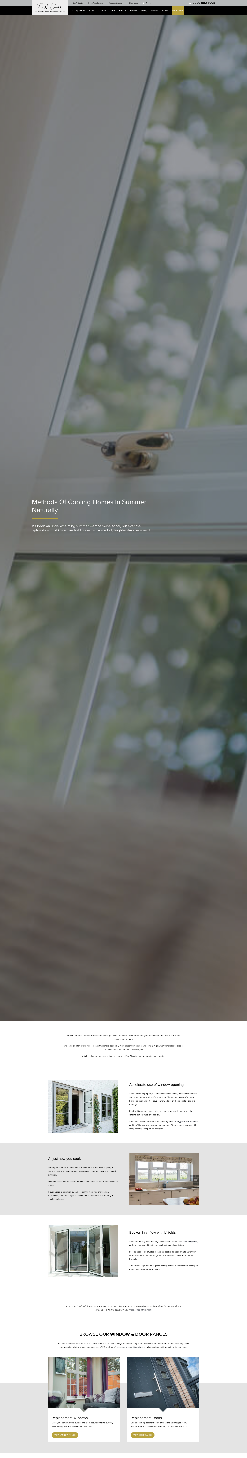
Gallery (144, 10)
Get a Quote (177, 10)
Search (149, 3)
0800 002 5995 (204, 3)
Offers (165, 10)
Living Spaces (78, 10)
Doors (112, 10)
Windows (102, 10)
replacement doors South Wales (130, 1347)
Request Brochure (116, 3)
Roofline (122, 10)
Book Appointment (95, 3)
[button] (65, 1435)
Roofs (91, 10)
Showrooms (134, 3)
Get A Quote (78, 3)
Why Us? (154, 10)
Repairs (133, 10)
